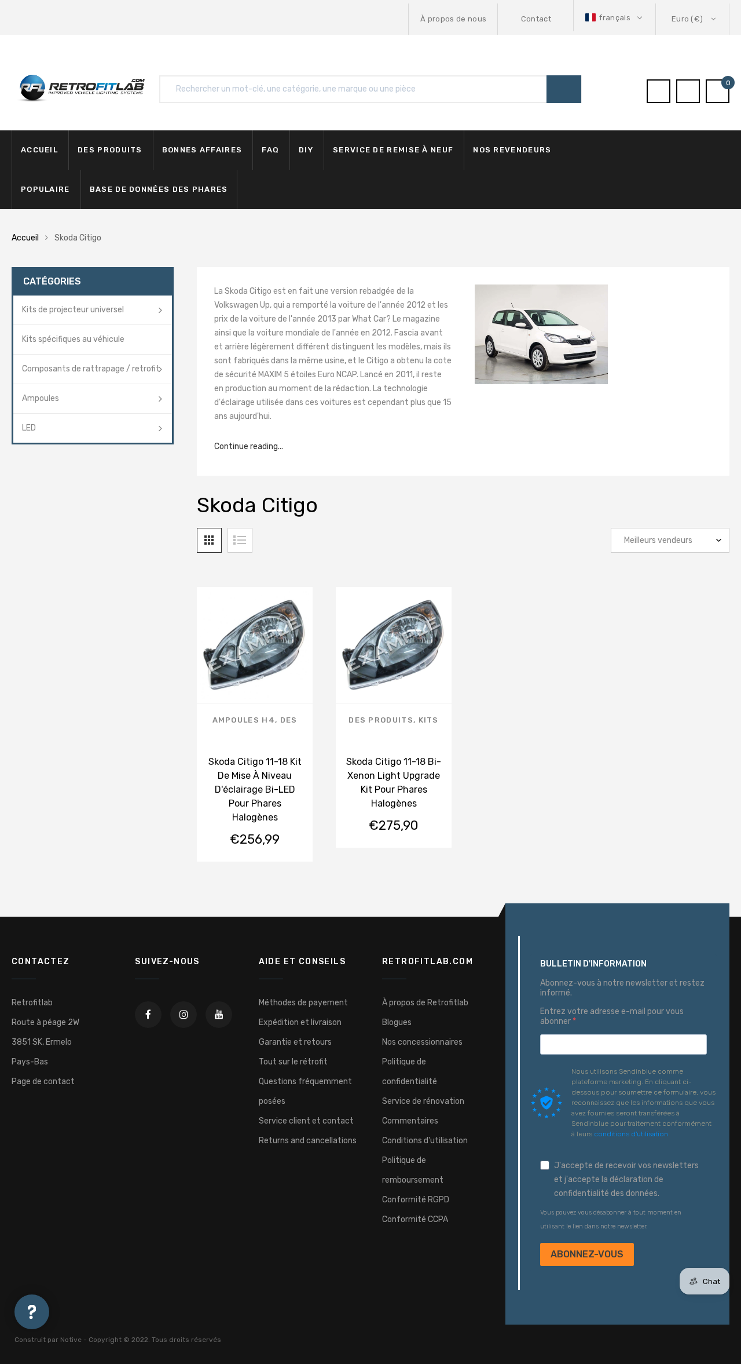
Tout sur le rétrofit (293, 1062)
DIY (306, 149)
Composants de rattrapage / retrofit (91, 369)
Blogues (397, 1022)
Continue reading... (248, 446)
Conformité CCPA (415, 1219)
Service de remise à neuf (393, 149)
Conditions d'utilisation (425, 1141)
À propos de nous (453, 18)
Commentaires (410, 1121)
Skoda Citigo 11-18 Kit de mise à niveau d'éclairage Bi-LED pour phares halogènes (255, 789)
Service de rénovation (423, 1101)
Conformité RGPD (415, 1200)
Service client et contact (306, 1121)
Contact (536, 18)
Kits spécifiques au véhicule (73, 339)
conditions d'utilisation (631, 1134)
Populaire (45, 189)
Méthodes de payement (303, 1003)
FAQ (270, 149)
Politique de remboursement (412, 1170)
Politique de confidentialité (409, 1071)
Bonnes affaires (202, 149)
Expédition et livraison (300, 1022)
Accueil (39, 149)
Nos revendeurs (512, 149)
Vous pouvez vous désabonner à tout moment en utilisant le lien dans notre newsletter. (610, 1219)
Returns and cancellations (308, 1141)
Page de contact (43, 1081)
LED (29, 428)
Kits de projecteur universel (73, 310)
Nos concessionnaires (422, 1042)
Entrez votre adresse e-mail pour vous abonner (612, 1016)
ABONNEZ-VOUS (587, 1254)
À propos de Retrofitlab (425, 1003)
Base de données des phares (159, 189)
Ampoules (40, 398)
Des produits (110, 149)
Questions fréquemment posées (305, 1091)
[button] (614, 17)
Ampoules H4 (243, 720)
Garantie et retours (295, 1042)
